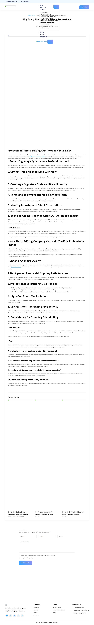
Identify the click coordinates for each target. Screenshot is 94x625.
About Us (43, 7)
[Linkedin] (14, 615)
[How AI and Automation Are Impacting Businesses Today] (47, 454)
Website (61, 536)
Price (41, 31)
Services (42, 9)
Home (41, 5)
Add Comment (24, 542)
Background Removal (46, 14)
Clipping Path (44, 12)
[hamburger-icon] (56, 7)
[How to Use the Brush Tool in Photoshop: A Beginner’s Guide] (20, 454)
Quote (42, 33)
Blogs (42, 35)
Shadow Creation (45, 24)
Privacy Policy (29, 558)
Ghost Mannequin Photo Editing (48, 16)
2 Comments (20, 516)
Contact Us (43, 36)
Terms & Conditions (59, 610)
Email (41, 536)
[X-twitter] (22, 615)
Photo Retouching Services (47, 22)
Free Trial (36, 610)
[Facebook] (86, 1)
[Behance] (18, 615)
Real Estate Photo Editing (47, 26)
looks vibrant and (16, 267)
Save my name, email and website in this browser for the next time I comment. (38, 555)
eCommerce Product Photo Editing (49, 20)
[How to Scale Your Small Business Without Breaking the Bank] (74, 454)
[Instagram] (88, 1)
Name (22, 536)
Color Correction (45, 28)
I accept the (27, 558)
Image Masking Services (47, 18)
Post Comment (25, 562)
